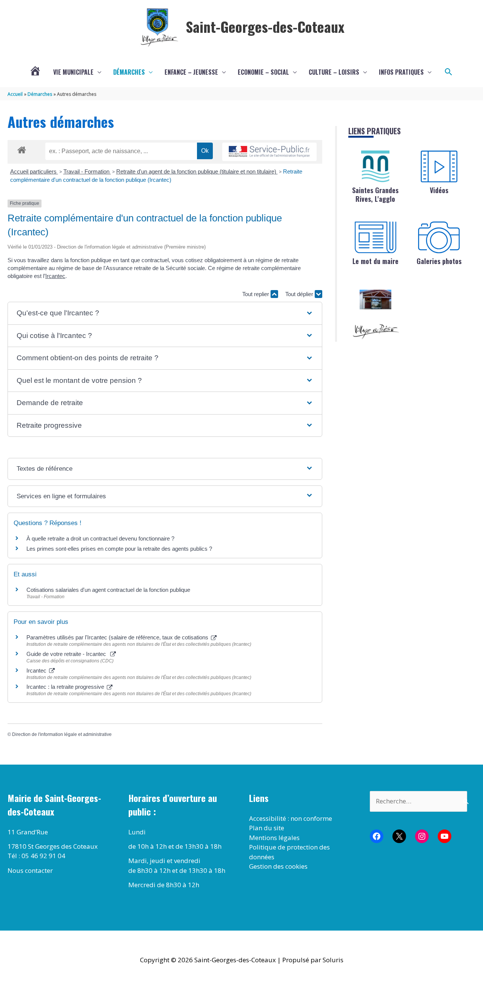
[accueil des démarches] (21, 149)
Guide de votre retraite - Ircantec (67, 654)
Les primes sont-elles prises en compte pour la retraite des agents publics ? (119, 548)
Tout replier (256, 294)
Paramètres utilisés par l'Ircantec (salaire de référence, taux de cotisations (118, 637)
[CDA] (375, 166)
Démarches (129, 72)
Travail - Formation (87, 171)
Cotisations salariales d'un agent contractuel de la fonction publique (108, 590)
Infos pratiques (401, 72)
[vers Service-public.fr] (269, 152)
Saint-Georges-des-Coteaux (265, 26)
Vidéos (439, 190)
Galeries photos (439, 261)
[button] (449, 72)
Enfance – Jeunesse (191, 72)
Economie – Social (263, 72)
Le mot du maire (375, 261)
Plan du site (266, 827)
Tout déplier (300, 294)
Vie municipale (73, 72)
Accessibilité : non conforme (290, 818)
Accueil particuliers (34, 171)
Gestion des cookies (278, 866)
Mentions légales (274, 837)
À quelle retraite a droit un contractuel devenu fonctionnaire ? (100, 538)
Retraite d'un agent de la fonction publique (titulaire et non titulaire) (197, 171)
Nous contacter (30, 870)
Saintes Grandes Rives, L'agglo (375, 194)
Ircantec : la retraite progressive (66, 686)
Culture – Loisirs (334, 72)
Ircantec (55, 276)
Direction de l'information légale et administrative (62, 734)
